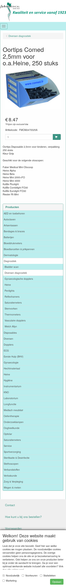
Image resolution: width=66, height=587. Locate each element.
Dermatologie (11, 255)
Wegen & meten (12, 487)
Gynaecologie (11, 362)
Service (8, 445)
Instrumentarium (12, 386)
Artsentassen (11, 225)
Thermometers (12, 314)
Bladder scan (12, 266)
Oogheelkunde (11, 428)
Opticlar (8, 434)
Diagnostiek (10, 261)
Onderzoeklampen (14, 422)
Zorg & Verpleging (13, 481)
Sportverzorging (12, 451)
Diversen (8, 338)
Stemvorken (11, 308)
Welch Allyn (11, 326)
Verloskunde (10, 475)
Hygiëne (8, 380)
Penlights (9, 290)
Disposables (10, 332)
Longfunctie (10, 404)
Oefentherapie (11, 416)
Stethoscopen (11, 463)
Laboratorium (11, 398)
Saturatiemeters (13, 302)
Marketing (11, 580)
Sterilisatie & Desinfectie (16, 457)
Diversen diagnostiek (16, 272)
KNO (6, 392)
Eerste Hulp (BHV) (13, 356)
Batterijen (9, 237)
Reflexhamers (12, 296)
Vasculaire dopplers (15, 320)
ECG (6, 350)
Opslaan (56, 581)
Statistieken (49, 575)
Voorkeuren (31, 575)
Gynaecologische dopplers (19, 278)
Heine (8, 284)
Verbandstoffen (12, 469)
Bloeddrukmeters (13, 243)
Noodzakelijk (12, 575)
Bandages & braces (14, 231)
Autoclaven (10, 219)
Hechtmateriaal (12, 368)
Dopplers (8, 344)
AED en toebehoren (14, 213)
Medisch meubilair (13, 410)
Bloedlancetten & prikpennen (19, 249)
